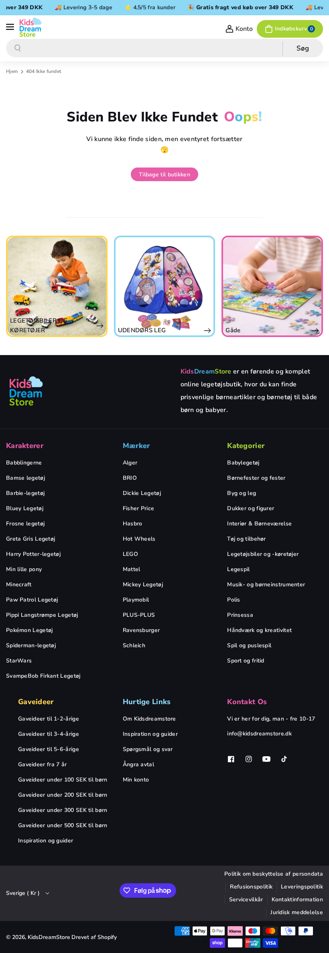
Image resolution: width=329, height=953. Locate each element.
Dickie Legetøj (142, 493)
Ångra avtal (138, 764)
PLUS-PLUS (139, 615)
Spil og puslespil (249, 645)
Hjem (12, 71)
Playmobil (136, 600)
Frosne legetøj (25, 523)
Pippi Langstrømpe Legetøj (42, 615)
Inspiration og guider (45, 840)
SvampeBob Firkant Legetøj (43, 676)
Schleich (134, 645)
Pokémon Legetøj (29, 630)
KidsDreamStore (49, 937)
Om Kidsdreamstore (149, 719)
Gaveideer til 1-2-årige (48, 719)
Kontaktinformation (297, 899)
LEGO (130, 554)
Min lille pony (24, 569)
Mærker (136, 445)
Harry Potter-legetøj (33, 554)
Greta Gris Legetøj (30, 539)
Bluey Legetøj (24, 508)
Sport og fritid (245, 660)
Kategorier (245, 445)
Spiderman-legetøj (31, 645)
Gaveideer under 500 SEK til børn (63, 825)
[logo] (26, 391)
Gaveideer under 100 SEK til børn (63, 779)
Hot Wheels (139, 539)
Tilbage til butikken (164, 174)
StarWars (19, 660)
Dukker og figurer (250, 508)
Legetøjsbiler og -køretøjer (263, 554)
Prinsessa (240, 615)
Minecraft (19, 584)
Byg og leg (241, 493)
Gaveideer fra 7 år (42, 764)
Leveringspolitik (302, 886)
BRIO (130, 478)
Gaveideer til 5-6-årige (48, 749)
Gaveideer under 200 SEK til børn (63, 795)
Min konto (136, 779)
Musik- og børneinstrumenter (266, 584)
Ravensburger (141, 630)
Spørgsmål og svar (148, 749)
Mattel (131, 569)
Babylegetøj (243, 462)
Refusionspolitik (251, 886)
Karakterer (24, 445)
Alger (130, 462)
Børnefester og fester (256, 478)
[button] (11, 27)
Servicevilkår (246, 899)
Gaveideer (36, 702)
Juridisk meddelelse (296, 912)
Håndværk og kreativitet (259, 630)
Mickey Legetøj (143, 584)
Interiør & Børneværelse (259, 523)
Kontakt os (247, 702)
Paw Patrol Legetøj (32, 600)
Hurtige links (147, 702)
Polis (233, 600)
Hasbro (132, 523)
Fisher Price (138, 508)
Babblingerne (24, 462)
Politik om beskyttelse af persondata (273, 874)
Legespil (238, 569)
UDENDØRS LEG (70, 330)
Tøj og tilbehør (246, 539)
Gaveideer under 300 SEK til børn (63, 810)
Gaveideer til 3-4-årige (48, 734)
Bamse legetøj (25, 478)
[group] (93, 286)
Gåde (161, 330)
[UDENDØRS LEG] (93, 286)
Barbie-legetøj (25, 493)
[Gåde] (200, 286)
